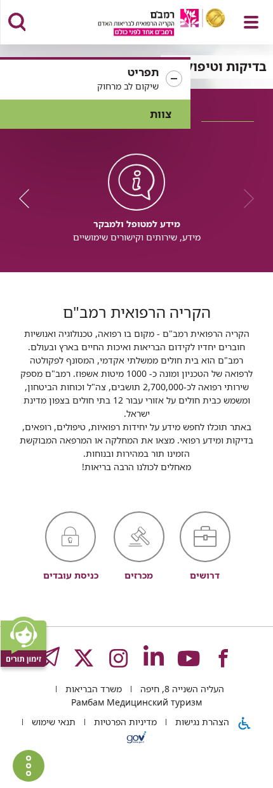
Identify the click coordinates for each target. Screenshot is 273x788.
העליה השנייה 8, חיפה (181, 689)
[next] (28, 198)
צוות (160, 114)
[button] (95, 79)
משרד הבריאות (92, 689)
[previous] (244, 198)
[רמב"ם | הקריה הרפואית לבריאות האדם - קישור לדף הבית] (146, 24)
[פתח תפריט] (251, 22)
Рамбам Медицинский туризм (136, 702)
